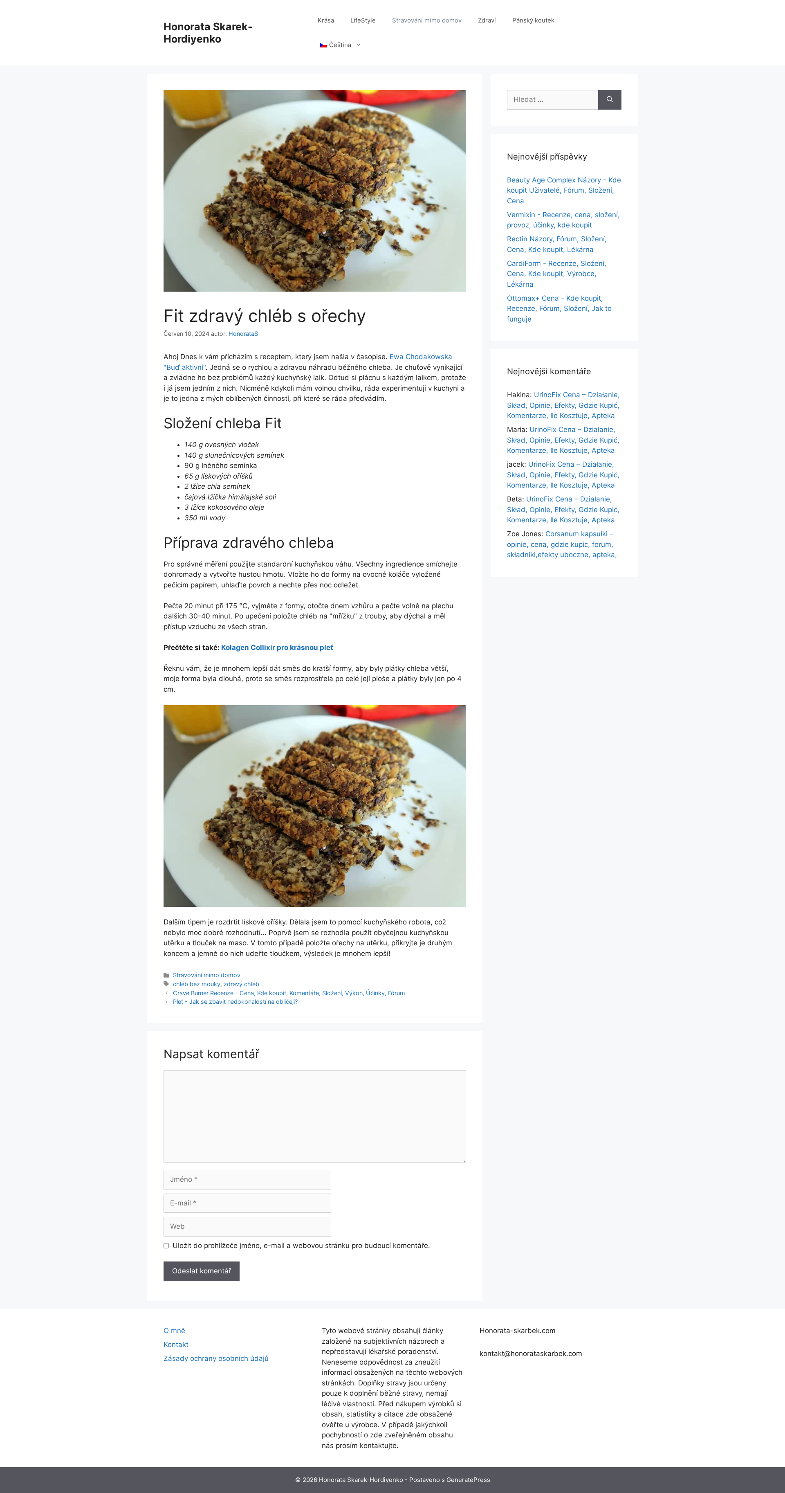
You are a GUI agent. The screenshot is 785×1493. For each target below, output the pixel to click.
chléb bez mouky (196, 983)
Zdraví (487, 20)
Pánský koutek (533, 20)
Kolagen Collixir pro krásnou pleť (277, 647)
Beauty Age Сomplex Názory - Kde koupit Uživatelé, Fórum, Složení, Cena (564, 190)
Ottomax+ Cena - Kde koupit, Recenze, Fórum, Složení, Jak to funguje (559, 308)
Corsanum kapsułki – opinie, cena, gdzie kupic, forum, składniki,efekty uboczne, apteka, (562, 544)
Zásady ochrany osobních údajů (216, 1358)
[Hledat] (609, 100)
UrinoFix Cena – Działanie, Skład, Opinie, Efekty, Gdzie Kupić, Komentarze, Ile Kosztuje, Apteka (563, 405)
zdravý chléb (241, 983)
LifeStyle (363, 20)
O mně (174, 1331)
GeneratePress (468, 1480)
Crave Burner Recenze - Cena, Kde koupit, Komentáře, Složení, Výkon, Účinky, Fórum (289, 992)
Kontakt (176, 1344)
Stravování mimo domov (427, 20)
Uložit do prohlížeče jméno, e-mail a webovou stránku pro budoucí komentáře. (301, 1245)
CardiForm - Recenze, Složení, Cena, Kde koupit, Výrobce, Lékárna (556, 273)
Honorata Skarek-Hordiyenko (208, 32)
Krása (326, 20)
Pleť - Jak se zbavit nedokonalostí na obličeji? (235, 1001)
